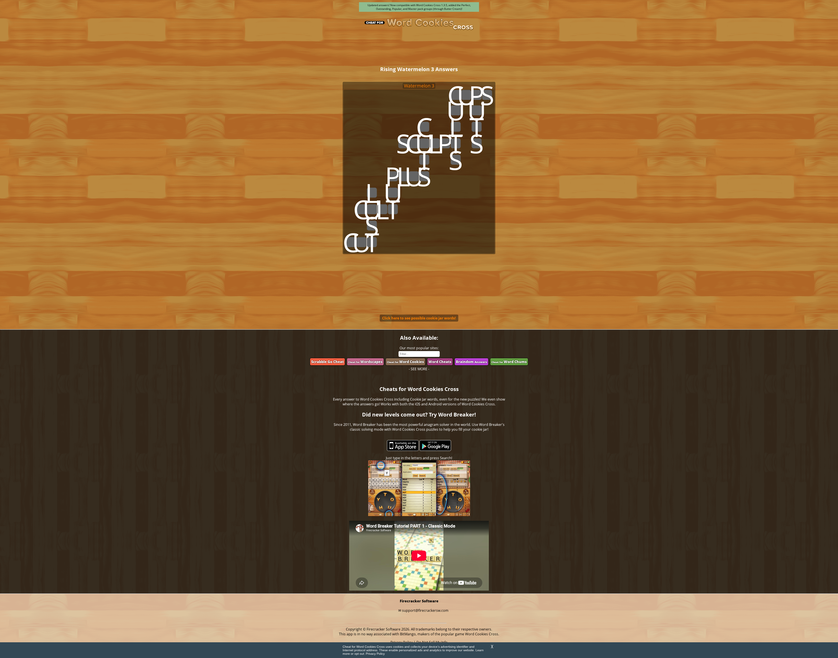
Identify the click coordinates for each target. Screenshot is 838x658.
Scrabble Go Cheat (327, 361)
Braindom (471, 361)
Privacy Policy (375, 653)
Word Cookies (405, 361)
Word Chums (509, 361)
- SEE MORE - (419, 369)
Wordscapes (365, 361)
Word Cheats (440, 361)
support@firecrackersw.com (425, 610)
